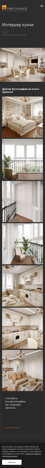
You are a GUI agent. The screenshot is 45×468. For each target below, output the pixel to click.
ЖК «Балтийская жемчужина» (14, 35)
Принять (11, 462)
